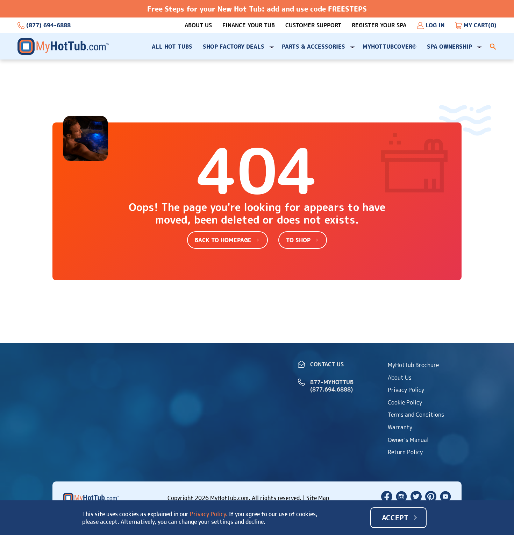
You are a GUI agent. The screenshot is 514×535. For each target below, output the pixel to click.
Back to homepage (223, 240)
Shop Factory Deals (233, 46)
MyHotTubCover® (389, 46)
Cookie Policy (405, 402)
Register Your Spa (379, 25)
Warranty (400, 427)
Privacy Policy (406, 390)
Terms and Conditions (416, 414)
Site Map (317, 498)
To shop (298, 240)
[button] (493, 46)
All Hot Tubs (172, 46)
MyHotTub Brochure (413, 365)
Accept (395, 517)
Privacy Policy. (209, 514)
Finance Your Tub (248, 25)
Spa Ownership (449, 46)
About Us (198, 25)
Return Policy (405, 452)
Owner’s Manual (408, 440)
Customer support (313, 25)
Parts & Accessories (313, 46)
